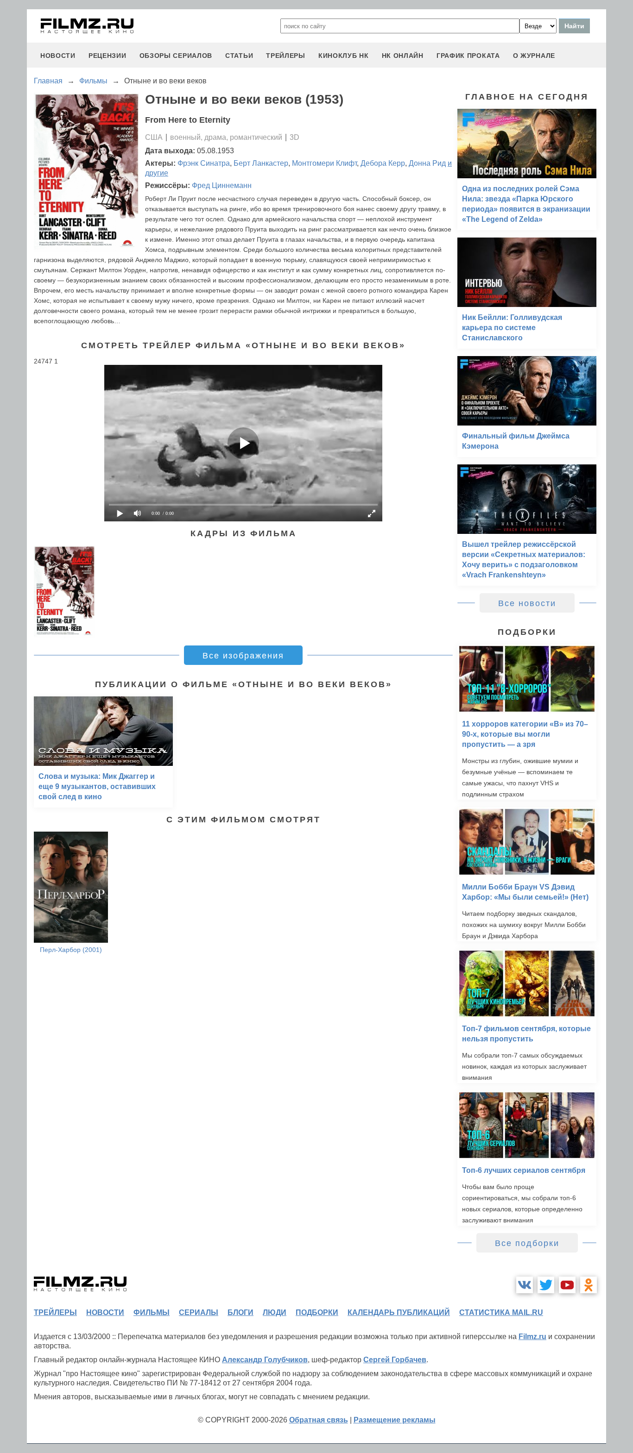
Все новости (527, 603)
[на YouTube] (567, 1285)
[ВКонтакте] (524, 1285)
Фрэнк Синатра (203, 163)
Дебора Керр (383, 163)
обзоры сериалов (176, 55)
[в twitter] (546, 1285)
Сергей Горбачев (394, 1360)
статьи (239, 55)
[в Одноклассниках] (588, 1285)
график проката (468, 55)
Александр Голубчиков (265, 1360)
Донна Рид (427, 163)
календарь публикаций (399, 1312)
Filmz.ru (532, 1336)
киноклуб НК (343, 55)
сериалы (198, 1312)
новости (58, 55)
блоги (240, 1312)
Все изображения (243, 655)
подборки (317, 1312)
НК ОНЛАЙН (403, 55)
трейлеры (285, 55)
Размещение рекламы (395, 1420)
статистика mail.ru (501, 1312)
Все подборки (527, 1243)
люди (274, 1312)
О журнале (534, 55)
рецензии (108, 55)
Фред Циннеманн (222, 185)
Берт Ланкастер (261, 163)
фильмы (151, 1312)
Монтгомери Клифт (324, 163)
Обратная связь (318, 1420)
